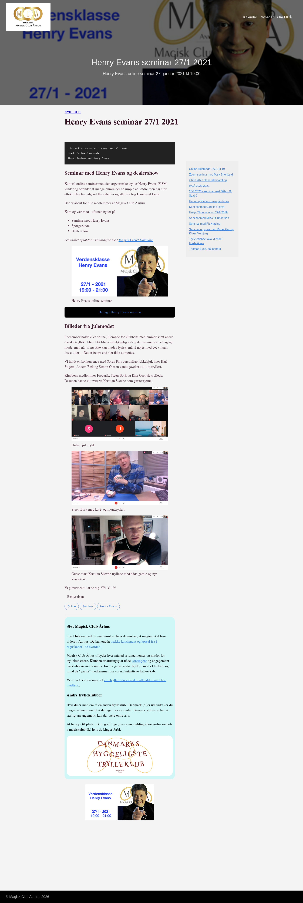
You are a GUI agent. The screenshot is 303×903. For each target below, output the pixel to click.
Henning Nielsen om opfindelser (209, 201)
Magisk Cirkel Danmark (136, 239)
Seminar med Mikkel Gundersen (209, 218)
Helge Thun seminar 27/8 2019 (208, 212)
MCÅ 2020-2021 (199, 185)
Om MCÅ (284, 17)
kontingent (139, 660)
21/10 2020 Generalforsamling (208, 180)
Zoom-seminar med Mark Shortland (211, 174)
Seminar (88, 606)
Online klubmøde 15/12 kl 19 (207, 168)
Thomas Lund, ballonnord (205, 248)
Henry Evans (108, 606)
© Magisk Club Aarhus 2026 (27, 897)
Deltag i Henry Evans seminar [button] (119, 312)
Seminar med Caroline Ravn (206, 206)
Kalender (250, 17)
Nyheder (267, 17)
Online (72, 606)
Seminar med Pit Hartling (204, 223)
